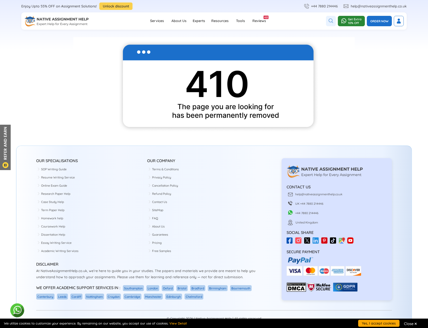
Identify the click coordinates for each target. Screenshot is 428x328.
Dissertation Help (53, 234)
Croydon (114, 297)
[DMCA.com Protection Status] (296, 291)
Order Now (379, 21)
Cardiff (76, 297)
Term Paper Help (52, 210)
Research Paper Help (55, 194)
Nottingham (94, 297)
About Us (179, 21)
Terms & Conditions (165, 169)
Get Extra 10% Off (354, 21)
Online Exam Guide (54, 185)
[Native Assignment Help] (56, 21)
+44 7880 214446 (324, 6)
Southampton (133, 288)
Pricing (157, 243)
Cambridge (132, 297)
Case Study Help (52, 202)
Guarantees (160, 234)
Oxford (168, 288)
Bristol (182, 288)
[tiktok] (334, 242)
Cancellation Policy (165, 185)
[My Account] (399, 21)
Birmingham (217, 288)
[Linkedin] (317, 242)
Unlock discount (116, 6)
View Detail (178, 323)
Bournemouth (240, 288)
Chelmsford (194, 297)
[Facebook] (291, 242)
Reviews (259, 19)
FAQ (155, 218)
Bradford (197, 288)
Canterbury (45, 297)
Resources (220, 21)
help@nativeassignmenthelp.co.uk (379, 6)
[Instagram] (299, 242)
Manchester (153, 297)
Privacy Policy (161, 177)
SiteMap (157, 210)
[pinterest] (325, 242)
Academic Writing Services (60, 251)
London (153, 288)
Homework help (52, 218)
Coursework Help (53, 226)
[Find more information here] (381, 257)
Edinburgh (173, 297)
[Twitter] (308, 242)
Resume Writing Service (58, 177)
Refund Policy (161, 194)
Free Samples (161, 251)
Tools (240, 21)
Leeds (62, 297)
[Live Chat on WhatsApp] (17, 310)
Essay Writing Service (56, 243)
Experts (199, 21)
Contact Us (159, 202)
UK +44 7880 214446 (309, 203)
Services (157, 21)
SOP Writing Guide (54, 169)
